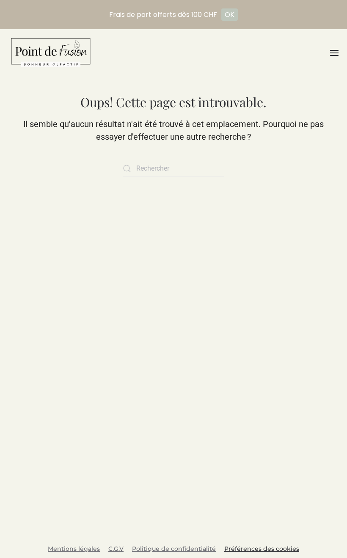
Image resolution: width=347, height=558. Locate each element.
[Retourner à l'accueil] (50, 53)
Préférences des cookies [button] (261, 548)
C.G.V (116, 548)
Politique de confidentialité (174, 548)
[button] (334, 53)
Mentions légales (74, 548)
